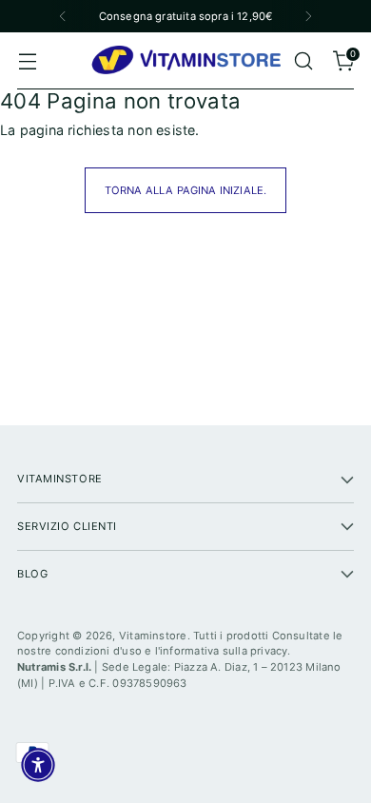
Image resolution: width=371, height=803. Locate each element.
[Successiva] (308, 16)
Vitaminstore (153, 635)
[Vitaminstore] (185, 61)
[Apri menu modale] (27, 61)
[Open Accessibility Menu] (38, 765)
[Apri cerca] (302, 61)
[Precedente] (63, 16)
